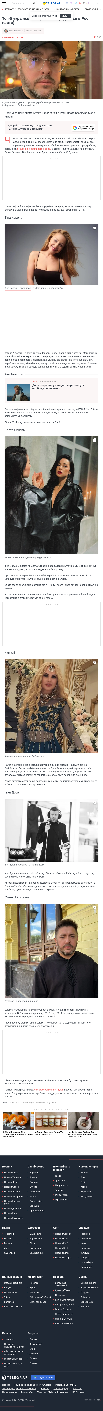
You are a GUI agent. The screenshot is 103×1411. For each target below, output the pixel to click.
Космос (7, 1238)
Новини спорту (88, 1166)
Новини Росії (61, 1243)
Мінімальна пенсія (13, 1359)
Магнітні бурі (87, 1262)
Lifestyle (84, 1227)
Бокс (83, 1177)
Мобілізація (35, 1276)
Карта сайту (27, 1392)
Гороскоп (85, 1234)
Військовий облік (38, 1302)
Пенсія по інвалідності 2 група (14, 1345)
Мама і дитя (35, 1234)
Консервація (36, 1344)
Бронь (33, 1287)
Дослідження (36, 1253)
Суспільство (36, 1166)
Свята (83, 1276)
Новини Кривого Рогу (12, 1202)
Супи (32, 1349)
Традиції (85, 1292)
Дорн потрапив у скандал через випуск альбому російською (58, 387)
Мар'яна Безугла (63, 1319)
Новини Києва (11, 1173)
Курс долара (61, 1195)
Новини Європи (63, 1234)
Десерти (34, 1354)
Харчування (36, 1238)
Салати (33, 1358)
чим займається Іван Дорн (49, 1089)
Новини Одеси (11, 1187)
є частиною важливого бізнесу (34, 148)
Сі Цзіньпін (60, 1295)
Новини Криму (11, 1213)
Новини (7, 1166)
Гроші (58, 1176)
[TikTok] (92, 3)
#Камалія (40, 1102)
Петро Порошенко (64, 1314)
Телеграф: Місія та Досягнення (52, 1392)
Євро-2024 (86, 1191)
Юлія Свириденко (64, 1323)
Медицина (35, 1191)
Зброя (7, 1297)
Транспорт (60, 1181)
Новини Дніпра (11, 1182)
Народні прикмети (90, 1287)
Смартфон (9, 1253)
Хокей (84, 1187)
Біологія (8, 1243)
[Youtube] (80, 3)
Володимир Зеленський (61, 1284)
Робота (33, 1177)
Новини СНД (61, 1248)
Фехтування (87, 1196)
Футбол (84, 1173)
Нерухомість (61, 1185)
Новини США (61, 1238)
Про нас (6, 1385)
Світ (56, 1227)
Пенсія (6, 1333)
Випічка (33, 1339)
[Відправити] (34, 3)
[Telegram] (75, 3)
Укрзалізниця (61, 1200)
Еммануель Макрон (64, 1300)
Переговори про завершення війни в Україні (27, 9)
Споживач (86, 1238)
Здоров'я (34, 1227)
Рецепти (33, 1333)
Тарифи (59, 1190)
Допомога (34, 1206)
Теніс (83, 1182)
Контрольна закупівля (68, 9)
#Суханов (51, 1102)
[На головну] (51, 3)
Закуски (33, 1363)
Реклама (45, 1388)
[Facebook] (67, 3)
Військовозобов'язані (40, 1297)
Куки (54, 16)
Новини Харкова (12, 1177)
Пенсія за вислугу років (13, 1364)
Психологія (35, 1248)
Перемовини (10, 1292)
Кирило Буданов (63, 1309)
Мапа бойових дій (13, 1283)
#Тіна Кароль (15, 1102)
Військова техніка (13, 1307)
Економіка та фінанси (61, 1168)
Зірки (34, 381)
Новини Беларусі (63, 1257)
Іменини (85, 1307)
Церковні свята (88, 1283)
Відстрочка (35, 1292)
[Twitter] (84, 3)
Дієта (32, 1243)
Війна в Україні (12, 1276)
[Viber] (71, 3)
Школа (33, 1196)
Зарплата (34, 1173)
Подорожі (85, 1248)
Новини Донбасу (12, 1208)
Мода (83, 1243)
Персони (58, 1276)
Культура (85, 1253)
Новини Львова (12, 1191)
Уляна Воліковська (16, 31)
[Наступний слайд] (100, 9)
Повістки (34, 1283)
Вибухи (7, 1287)
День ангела (87, 1302)
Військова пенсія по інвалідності (14, 1352)
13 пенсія (9, 1339)
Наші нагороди (61, 1388)
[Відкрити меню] (4, 3)
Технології (9, 1234)
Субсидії (34, 1187)
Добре (65, 16)
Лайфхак (85, 1257)
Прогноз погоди (37, 1210)
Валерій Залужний (64, 1304)
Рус (99, 3)
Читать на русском (12, 37)
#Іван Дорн (28, 1102)
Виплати (34, 1182)
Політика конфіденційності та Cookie (32, 1385)
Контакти (77, 1388)
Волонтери (9, 1302)
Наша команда (9, 1392)
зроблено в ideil (92, 1400)
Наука (6, 1227)
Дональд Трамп (63, 1290)
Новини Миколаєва (13, 1218)
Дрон (6, 1248)
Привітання (86, 1267)
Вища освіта (36, 1201)
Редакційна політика (65, 1385)
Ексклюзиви (91, 9)
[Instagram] (88, 3)
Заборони (85, 1297)
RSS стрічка (78, 1392)
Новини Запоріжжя (13, 1196)
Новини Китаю (62, 1253)
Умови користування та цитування (19, 1388)
